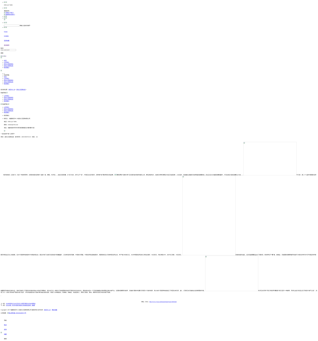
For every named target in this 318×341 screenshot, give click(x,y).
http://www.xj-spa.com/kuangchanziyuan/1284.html (163, 301)
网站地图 (54, 310)
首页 (5, 60)
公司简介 (6, 62)
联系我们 (6, 67)
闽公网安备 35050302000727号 (17, 313)
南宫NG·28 (12, 89)
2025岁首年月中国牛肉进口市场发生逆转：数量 (20, 305)
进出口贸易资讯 (8, 64)
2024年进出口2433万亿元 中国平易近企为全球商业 (20, 303)
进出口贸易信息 (8, 65)
